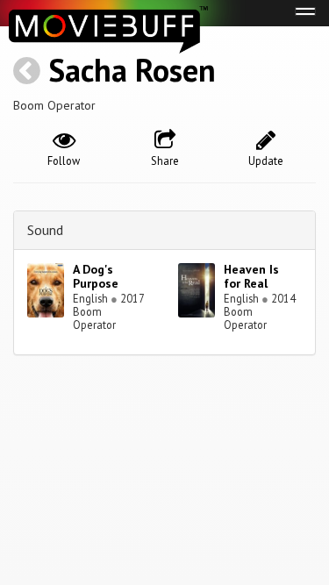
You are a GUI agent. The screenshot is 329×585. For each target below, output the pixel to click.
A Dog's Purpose (95, 276)
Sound (45, 230)
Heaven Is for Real (251, 276)
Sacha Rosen (132, 69)
